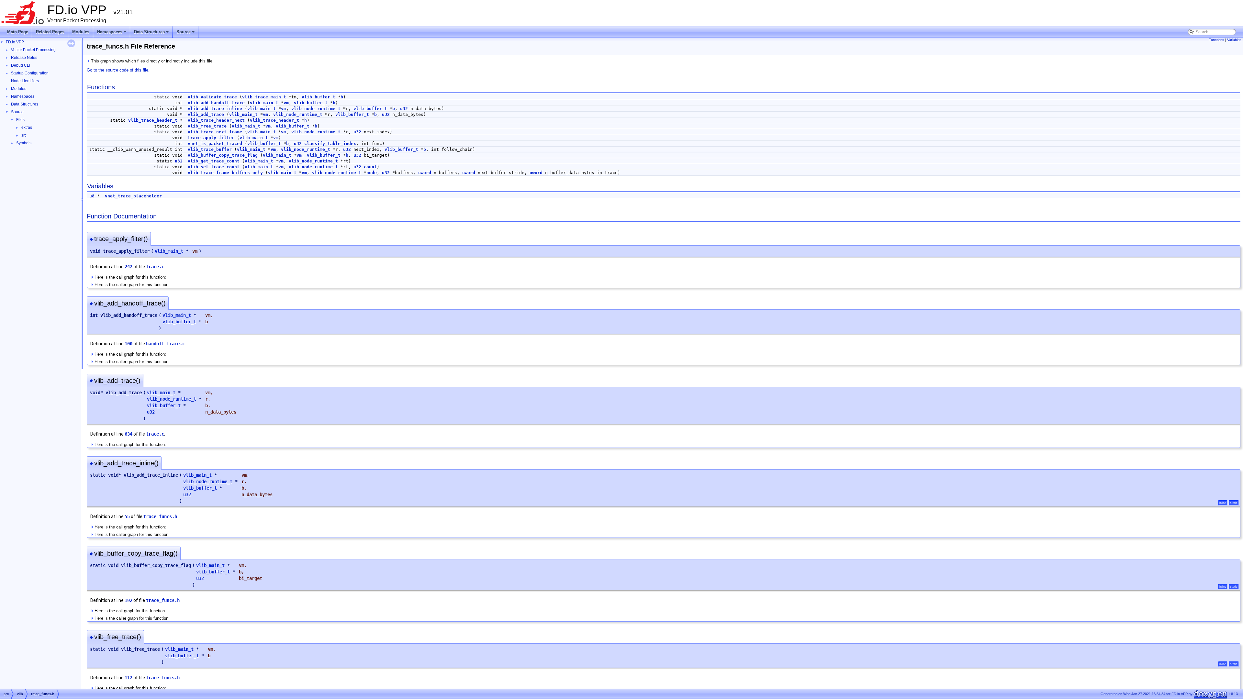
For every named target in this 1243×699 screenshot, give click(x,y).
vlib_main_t (264, 102)
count (370, 166)
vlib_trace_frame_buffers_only (225, 172)
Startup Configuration (30, 73)
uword (424, 172)
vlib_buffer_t (318, 96)
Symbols (23, 143)
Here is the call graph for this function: (129, 277)
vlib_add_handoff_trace (216, 102)
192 (128, 600)
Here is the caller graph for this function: (131, 284)
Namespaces (112, 33)
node (371, 172)
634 (128, 434)
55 (127, 516)
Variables (1234, 40)
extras (26, 127)
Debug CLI (20, 65)
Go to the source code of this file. (118, 70)
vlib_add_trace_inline (215, 108)
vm (286, 102)
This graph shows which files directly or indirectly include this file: (152, 61)
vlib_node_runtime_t (316, 108)
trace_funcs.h (160, 516)
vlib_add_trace (206, 114)
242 (128, 266)
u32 (404, 108)
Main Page (17, 31)
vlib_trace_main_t (264, 96)
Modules (80, 31)
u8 (92, 196)
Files (20, 119)
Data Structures (152, 33)
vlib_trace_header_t (152, 120)
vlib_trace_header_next (216, 120)
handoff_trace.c (165, 343)
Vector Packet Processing (33, 50)
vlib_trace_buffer (210, 149)
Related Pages (50, 31)
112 (128, 677)
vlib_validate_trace (212, 96)
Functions (1216, 40)
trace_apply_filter (211, 137)
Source (186, 33)
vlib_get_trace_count (214, 161)
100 (128, 343)
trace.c (155, 266)
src (24, 135)
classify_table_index (330, 143)
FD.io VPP (15, 42)
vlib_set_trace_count (214, 166)
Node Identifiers (25, 81)
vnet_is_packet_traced (215, 143)
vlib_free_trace (207, 126)
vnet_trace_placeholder (133, 196)
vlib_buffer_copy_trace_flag (223, 155)
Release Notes (24, 57)
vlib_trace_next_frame (215, 131)
